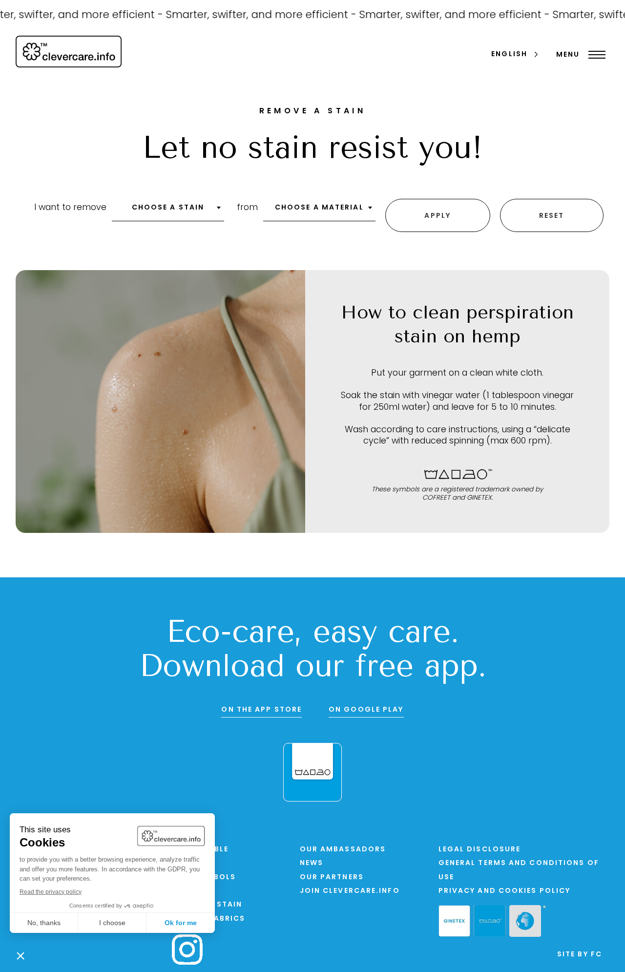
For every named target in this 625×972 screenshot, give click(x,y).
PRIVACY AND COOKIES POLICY (504, 891)
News (311, 863)
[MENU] (594, 54)
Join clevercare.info (350, 891)
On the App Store (261, 710)
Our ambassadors (343, 849)
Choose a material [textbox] (319, 207)
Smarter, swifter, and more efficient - (252, 15)
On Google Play (366, 710)
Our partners (332, 877)
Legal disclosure (479, 849)
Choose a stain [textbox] (168, 207)
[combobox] (168, 211)
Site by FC (579, 954)
